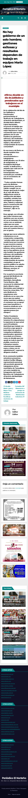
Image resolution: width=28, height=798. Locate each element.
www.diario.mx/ (5, 758)
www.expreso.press (6, 754)
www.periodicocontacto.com (9, 751)
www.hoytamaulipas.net (7, 695)
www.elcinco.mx (5, 717)
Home (9, 794)
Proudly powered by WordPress (9, 788)
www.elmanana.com (6, 710)
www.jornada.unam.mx (7, 679)
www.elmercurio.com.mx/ (8, 756)
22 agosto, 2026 (10, 604)
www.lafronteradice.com (7, 734)
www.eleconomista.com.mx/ (8, 690)
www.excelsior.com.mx (7, 744)
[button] (18, 18)
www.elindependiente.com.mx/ (9, 724)
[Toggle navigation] (25, 17)
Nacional (6, 649)
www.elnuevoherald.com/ (8, 722)
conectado (18, 488)
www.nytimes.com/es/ (7, 686)
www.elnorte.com (6, 676)
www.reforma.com (6, 747)
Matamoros (5, 28)
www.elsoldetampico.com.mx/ (9, 761)
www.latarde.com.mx (7, 713)
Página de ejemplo (16, 794)
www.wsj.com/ (5, 720)
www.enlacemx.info (6, 765)
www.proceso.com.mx (7, 674)
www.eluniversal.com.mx (8, 683)
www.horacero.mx (6, 697)
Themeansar (14, 790)
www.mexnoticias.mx (7, 763)
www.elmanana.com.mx (7, 708)
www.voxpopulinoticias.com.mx (9, 727)
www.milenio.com (6, 681)
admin (15, 439)
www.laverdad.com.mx (7, 715)
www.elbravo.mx (5, 749)
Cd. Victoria (7, 632)
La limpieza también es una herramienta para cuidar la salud (13, 471)
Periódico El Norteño (14, 9)
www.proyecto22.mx (6, 768)
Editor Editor (14, 71)
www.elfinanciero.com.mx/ (8, 688)
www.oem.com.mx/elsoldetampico (10, 729)
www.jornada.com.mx (7, 693)
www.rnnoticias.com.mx (7, 731)
